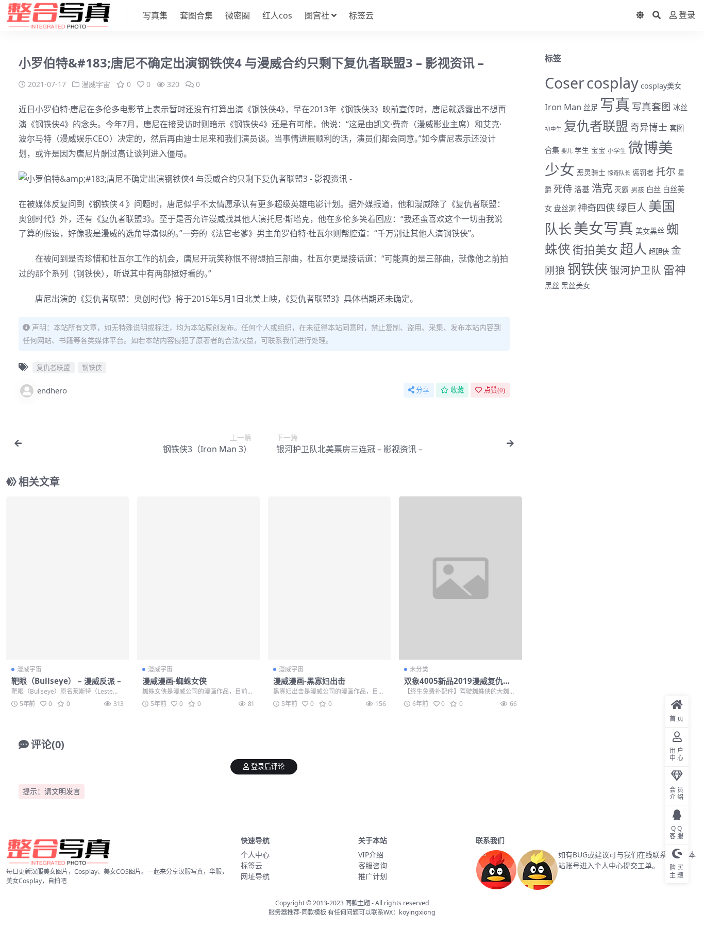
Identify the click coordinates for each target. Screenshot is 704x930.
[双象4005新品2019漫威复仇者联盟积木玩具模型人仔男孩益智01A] (460, 578)
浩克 (602, 188)
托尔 (666, 171)
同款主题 (357, 903)
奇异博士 (648, 127)
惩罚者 (643, 172)
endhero (52, 390)
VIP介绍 (370, 854)
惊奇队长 (619, 173)
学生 (582, 150)
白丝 (653, 189)
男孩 (637, 189)
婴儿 (567, 150)
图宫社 (317, 15)
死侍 (563, 188)
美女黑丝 (649, 231)
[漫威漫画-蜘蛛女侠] (198, 578)
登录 (687, 15)
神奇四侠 (596, 207)
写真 (615, 104)
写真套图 (651, 106)
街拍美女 (595, 249)
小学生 (617, 150)
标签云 (361, 15)
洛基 (582, 189)
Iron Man (563, 107)
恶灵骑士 (591, 172)
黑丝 (552, 285)
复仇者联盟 (476, 204)
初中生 (553, 128)
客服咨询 (372, 865)
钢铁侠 (264, 109)
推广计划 (372, 876)
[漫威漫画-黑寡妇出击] (329, 578)
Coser (564, 83)
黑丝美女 (575, 285)
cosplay (612, 83)
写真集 (155, 15)
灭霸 (621, 189)
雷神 (674, 269)
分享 (422, 390)
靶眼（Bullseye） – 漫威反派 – (66, 681)
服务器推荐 (284, 912)
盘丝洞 (565, 208)
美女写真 (603, 228)
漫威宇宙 (95, 84)
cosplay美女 (661, 86)
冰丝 (680, 107)
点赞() (494, 390)
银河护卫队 (635, 270)
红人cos (277, 15)
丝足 (590, 107)
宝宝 (598, 150)
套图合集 (196, 15)
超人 (633, 248)
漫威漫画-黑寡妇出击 (309, 681)
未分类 (419, 669)
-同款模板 (312, 912)
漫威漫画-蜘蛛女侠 (174, 681)
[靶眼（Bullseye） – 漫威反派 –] (67, 578)
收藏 (457, 390)
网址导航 (255, 876)
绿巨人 (631, 207)
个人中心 (255, 854)
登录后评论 (267, 766)
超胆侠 (659, 251)
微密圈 (237, 15)
